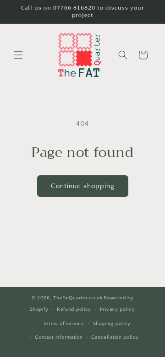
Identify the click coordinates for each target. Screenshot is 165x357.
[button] (18, 55)
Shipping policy (112, 323)
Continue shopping (83, 186)
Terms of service (63, 323)
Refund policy (74, 309)
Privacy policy (117, 309)
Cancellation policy (114, 337)
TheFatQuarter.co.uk (77, 298)
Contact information (58, 337)
